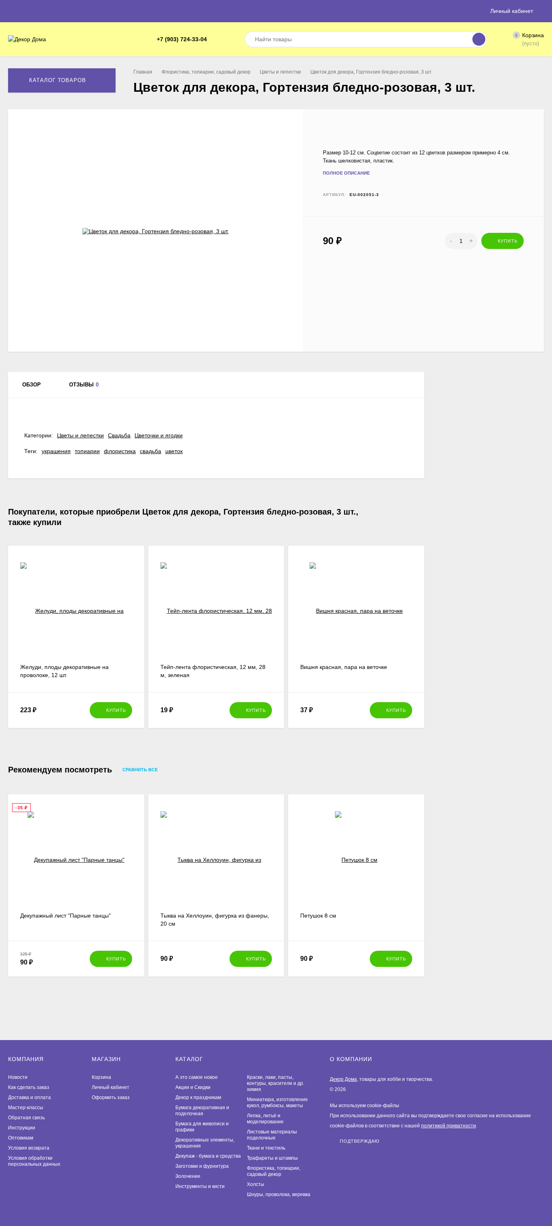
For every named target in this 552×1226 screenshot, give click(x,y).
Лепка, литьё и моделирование (265, 1119)
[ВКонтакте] (225, 39)
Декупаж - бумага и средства (208, 1156)
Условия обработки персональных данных (34, 1161)
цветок (174, 451)
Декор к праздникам (198, 1097)
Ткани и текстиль (266, 1148)
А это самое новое (196, 1077)
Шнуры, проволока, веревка (278, 1194)
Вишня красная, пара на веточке (343, 667)
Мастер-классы (25, 1107)
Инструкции (21, 1128)
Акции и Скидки (193, 1087)
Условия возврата (28, 1148)
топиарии (87, 451)
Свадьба (119, 435)
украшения (56, 451)
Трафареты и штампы (272, 1158)
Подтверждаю (359, 1141)
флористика (120, 451)
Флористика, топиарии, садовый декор (206, 72)
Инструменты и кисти (200, 1186)
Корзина (101, 1077)
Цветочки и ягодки (159, 435)
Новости (17, 1077)
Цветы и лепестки (280, 72)
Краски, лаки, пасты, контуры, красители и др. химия (275, 1083)
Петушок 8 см (318, 915)
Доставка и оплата (29, 1097)
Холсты (255, 1184)
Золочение (187, 1176)
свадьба (150, 451)
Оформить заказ (111, 1097)
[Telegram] (216, 39)
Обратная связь (26, 1117)
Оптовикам (20, 1138)
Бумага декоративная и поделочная (202, 1110)
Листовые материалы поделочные (272, 1135)
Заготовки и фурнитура (202, 1166)
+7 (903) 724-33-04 (182, 39)
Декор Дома (343, 1079)
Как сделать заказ (28, 1087)
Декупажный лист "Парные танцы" (65, 915)
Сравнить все (140, 770)
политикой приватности (448, 1126)
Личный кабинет (110, 1087)
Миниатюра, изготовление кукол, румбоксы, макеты (277, 1102)
